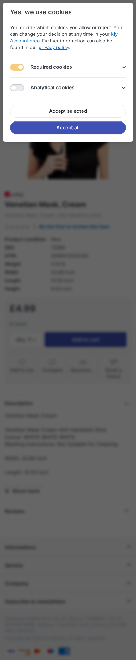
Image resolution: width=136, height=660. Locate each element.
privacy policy (54, 47)
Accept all (68, 127)
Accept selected (68, 111)
